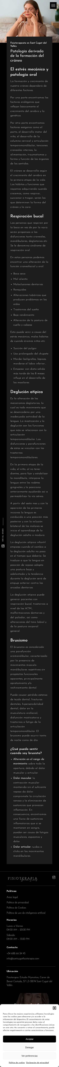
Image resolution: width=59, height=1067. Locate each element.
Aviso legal (12, 897)
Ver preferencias (29, 1055)
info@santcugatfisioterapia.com (23, 959)
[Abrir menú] (53, 5)
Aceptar (29, 1039)
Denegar (29, 1047)
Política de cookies (17, 1063)
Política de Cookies (16, 908)
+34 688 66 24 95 (16, 953)
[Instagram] (3, 546)
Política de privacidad (18, 902)
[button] (54, 1008)
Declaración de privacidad (37, 1063)
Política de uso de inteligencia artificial (26, 913)
